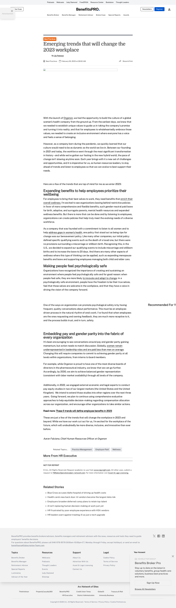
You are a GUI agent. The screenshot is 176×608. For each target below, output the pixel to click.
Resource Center (97, 2)
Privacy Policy (109, 565)
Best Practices (49, 39)
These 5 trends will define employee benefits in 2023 (84, 410)
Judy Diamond (71, 2)
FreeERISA (84, 2)
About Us (77, 558)
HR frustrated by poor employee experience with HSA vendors (78, 510)
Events (45, 569)
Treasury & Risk (117, 592)
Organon (68, 118)
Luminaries (16, 573)
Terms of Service (110, 561)
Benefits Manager (19, 561)
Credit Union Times (83, 592)
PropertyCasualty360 (44, 592)
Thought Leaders (122, 2)
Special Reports (18, 569)
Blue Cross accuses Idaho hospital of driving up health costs (76, 492)
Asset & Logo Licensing (83, 565)
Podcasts (50, 2)
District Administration (85, 595)
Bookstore (110, 2)
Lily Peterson (59, 56)
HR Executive (67, 595)
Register (159, 9)
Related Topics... (60, 449)
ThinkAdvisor (24, 592)
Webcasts (60, 2)
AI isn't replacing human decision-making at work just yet (75, 506)
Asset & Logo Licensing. (118, 473)
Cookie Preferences (118, 602)
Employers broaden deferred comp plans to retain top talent (77, 501)
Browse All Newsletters (145, 589)
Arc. (65, 602)
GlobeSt (101, 592)
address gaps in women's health (65, 232)
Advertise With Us (80, 561)
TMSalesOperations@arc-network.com (69, 473)
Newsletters (147, 9)
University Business (106, 595)
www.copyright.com (102, 470)
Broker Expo (17, 9)
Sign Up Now (153, 583)
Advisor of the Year (19, 577)
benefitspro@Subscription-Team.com (27, 545)
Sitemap (45, 577)
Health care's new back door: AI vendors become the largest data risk (81, 497)
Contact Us (77, 569)
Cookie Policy (109, 558)
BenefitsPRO (64, 592)
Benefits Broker (18, 558)
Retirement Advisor (19, 565)
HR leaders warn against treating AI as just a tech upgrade (76, 515)
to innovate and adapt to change (100, 278)
